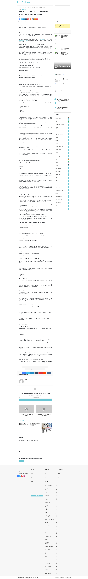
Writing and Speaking (48, 573)
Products (57, 140)
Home (20, 7)
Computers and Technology (60, 124)
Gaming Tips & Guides (59, 199)
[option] (62, 63)
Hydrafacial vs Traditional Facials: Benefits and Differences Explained (64, 44)
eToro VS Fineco (63, 39)
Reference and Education (59, 130)
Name (20, 451)
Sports (57, 183)
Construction (58, 208)
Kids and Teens (58, 153)
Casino (57, 180)
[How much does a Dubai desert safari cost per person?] (57, 36)
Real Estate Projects (59, 196)
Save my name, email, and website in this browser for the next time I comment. (30, 458)
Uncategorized (24, 7)
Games (57, 162)
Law (56, 184)
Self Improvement (58, 171)
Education (57, 186)
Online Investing (58, 178)
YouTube (50, 64)
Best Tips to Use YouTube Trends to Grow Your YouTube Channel (35, 367)
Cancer (57, 193)
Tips (56, 205)
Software (57, 209)
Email (20, 454)
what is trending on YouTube (31, 369)
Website (37, 454)
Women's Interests (58, 155)
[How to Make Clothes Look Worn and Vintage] (57, 49)
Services (46, 552)
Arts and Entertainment (59, 146)
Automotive (47, 486)
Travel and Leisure (58, 131)
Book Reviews (58, 181)
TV (56, 177)
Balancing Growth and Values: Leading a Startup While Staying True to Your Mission (46, 430)
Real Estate (57, 147)
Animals (57, 165)
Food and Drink (47, 506)
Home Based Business (59, 156)
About (32, 473)
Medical (57, 152)
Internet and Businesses (59, 134)
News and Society (58, 168)
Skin (45, 553)
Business (20, 9)
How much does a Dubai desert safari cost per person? (64, 36)
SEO (45, 550)
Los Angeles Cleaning (48, 533)
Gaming (57, 137)
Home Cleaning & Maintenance (60, 203)
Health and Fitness (58, 118)
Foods (57, 164)
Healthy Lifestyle (47, 515)
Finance (57, 133)
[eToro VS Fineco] (57, 41)
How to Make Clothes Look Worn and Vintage (66, 88)
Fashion (57, 127)
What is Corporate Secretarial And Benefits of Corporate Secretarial (65, 53)
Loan (56, 206)
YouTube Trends (41, 369)
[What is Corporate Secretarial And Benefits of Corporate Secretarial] (57, 53)
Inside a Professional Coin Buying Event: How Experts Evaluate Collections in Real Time (62, 104)
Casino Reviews (58, 202)
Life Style (46, 529)
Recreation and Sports (59, 174)
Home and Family (58, 149)
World (56, 159)
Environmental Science (59, 190)
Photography (58, 187)
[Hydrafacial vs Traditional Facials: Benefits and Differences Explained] (57, 45)
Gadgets (57, 150)
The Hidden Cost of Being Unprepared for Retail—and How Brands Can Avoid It (23, 424)
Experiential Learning (59, 200)
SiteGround (36, 577)
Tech (56, 121)
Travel (47, 572)
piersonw (26, 379)
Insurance (46, 522)
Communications (58, 158)
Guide (57, 143)
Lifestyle (57, 128)
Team (32, 474)
